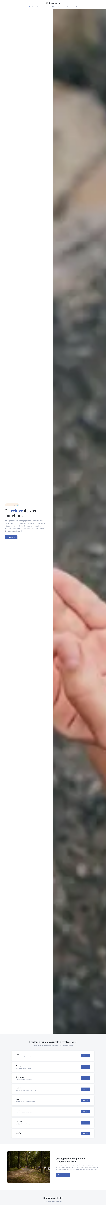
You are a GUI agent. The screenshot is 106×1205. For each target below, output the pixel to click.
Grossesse (47, 7)
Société (78, 7)
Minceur (60, 7)
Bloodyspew (53, 3)
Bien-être (39, 7)
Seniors (72, 7)
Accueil (28, 7)
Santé (66, 7)
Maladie (54, 7)
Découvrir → (11, 537)
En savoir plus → (63, 1175)
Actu (33, 7)
